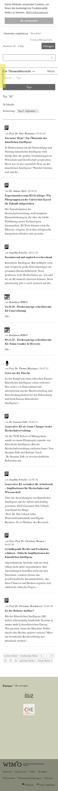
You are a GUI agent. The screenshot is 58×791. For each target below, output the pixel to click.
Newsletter (35, 33)
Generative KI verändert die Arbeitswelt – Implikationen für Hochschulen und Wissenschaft (29, 488)
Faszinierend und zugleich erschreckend (28, 257)
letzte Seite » (45, 660)
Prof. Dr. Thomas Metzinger (23, 368)
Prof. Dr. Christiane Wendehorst (25, 606)
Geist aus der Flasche (17, 373)
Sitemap (48, 777)
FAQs (21, 46)
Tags (18, 77)
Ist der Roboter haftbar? (19, 611)
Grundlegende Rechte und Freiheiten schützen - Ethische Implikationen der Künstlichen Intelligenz (27, 553)
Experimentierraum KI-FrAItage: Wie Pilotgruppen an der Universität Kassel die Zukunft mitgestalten (28, 199)
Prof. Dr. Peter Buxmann (21, 133)
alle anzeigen (21, 685)
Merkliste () (9, 46)
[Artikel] (7, 128)
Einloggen (48, 46)
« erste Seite (10, 655)
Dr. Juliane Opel (17, 190)
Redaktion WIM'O (18, 302)
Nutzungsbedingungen (29, 777)
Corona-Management (41, 39)
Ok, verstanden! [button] (29, 20)
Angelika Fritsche (18, 252)
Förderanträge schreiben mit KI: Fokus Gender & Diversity (28, 342)
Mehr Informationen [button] (37, 12)
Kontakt (42, 771)
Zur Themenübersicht (17, 71)
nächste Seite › (27, 660)
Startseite (7, 77)
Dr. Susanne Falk (18, 421)
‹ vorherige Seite (28, 655)
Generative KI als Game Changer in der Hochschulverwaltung (28, 428)
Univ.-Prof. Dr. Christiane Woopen (26, 541)
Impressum (20, 771)
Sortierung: (9, 111)
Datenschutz (9, 777)
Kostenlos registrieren (16, 33)
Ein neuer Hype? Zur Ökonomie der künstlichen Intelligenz (26, 140)
